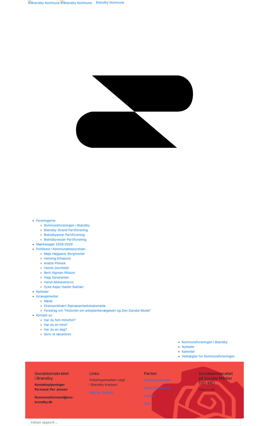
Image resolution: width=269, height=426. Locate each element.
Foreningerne (45, 220)
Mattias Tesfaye (101, 392)
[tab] (211, 342)
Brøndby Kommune (110, 2)
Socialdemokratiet (157, 380)
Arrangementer (47, 296)
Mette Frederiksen (157, 388)
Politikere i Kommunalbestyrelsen (60, 249)
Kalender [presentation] (188, 351)
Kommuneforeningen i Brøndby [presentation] (205, 342)
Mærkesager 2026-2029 (54, 244)
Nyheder (42, 291)
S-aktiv (149, 396)
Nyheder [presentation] (188, 347)
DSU (147, 403)
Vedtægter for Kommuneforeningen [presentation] (208, 356)
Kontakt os (44, 315)
